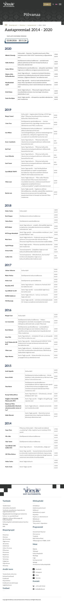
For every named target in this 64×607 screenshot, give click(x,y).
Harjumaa (6, 535)
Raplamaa (6, 554)
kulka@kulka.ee (40, 589)
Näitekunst (36, 519)
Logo (34, 558)
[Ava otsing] (53, 4)
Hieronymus (36, 534)
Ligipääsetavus (7, 585)
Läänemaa (6, 546)
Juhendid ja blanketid (9, 508)
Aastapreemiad (37, 560)
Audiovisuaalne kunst (39, 508)
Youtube (38, 578)
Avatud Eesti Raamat (39, 532)
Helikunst (35, 510)
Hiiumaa (5, 537)
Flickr (37, 575)
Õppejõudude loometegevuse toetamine (15, 514)
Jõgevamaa (6, 541)
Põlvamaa (6, 550)
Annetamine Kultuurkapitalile (41, 564)
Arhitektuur (36, 505)
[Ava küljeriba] (6, 25)
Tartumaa (5, 559)
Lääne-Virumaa (7, 548)
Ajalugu (35, 562)
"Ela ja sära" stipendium (40, 523)
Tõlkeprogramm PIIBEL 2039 (41, 540)
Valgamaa (6, 561)
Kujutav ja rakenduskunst (40, 516)
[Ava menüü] (60, 4)
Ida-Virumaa (6, 539)
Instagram (39, 572)
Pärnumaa (6, 552)
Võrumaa (5, 565)
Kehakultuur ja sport (39, 512)
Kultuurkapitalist (38, 553)
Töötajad (35, 551)
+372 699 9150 (40, 586)
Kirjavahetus (6, 580)
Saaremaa (6, 557)
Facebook (38, 569)
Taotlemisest (6, 505)
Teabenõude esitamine (9, 574)
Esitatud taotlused (8, 576)
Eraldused (6, 578)
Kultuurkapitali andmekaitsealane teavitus (15, 522)
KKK (4, 526)
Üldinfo (35, 549)
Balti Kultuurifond (38, 538)
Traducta (35, 536)
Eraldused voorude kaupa (10, 583)
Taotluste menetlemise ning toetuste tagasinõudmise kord (14, 510)
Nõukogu (5, 524)
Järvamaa (6, 543)
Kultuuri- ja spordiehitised (10, 516)
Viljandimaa (6, 563)
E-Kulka (46, 4)
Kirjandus (35, 514)
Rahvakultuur (37, 521)
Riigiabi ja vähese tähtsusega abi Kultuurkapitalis (12, 519)
